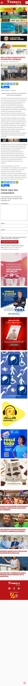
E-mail (3, 229)
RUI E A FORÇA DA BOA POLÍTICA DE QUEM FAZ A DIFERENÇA (13, 58)
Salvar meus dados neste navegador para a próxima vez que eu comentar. (13, 238)
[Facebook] (9, 588)
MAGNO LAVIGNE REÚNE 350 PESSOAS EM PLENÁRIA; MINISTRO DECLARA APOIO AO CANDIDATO (14, 508)
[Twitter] (19, 588)
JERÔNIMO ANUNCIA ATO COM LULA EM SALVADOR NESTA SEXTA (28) (13, 552)
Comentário (5, 203)
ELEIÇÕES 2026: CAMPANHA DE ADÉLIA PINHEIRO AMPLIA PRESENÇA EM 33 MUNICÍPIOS (13, 574)
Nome (3, 223)
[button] (2, 2)
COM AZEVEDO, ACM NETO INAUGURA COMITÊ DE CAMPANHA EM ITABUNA (13, 530)
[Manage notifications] (24, 683)
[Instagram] (14, 588)
